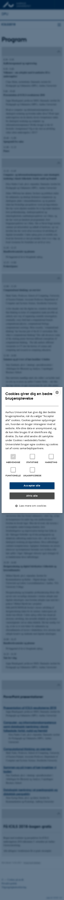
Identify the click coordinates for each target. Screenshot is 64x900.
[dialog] (32, 450)
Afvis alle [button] (32, 495)
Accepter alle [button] (32, 485)
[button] (32, 506)
